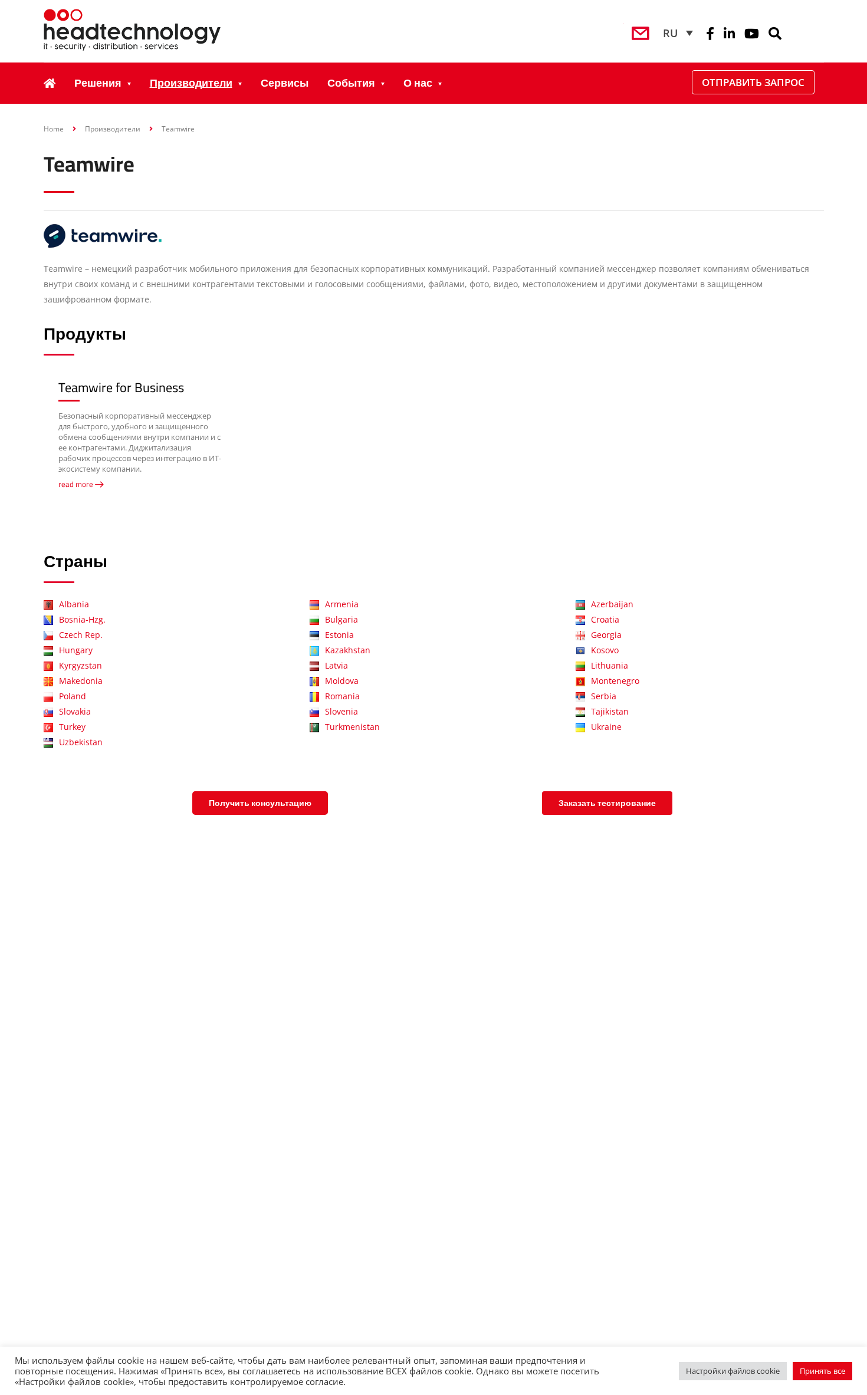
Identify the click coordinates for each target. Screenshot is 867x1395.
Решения (97, 83)
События (351, 83)
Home (54, 129)
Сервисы (284, 83)
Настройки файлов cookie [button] (733, 1371)
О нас (417, 83)
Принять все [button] (822, 1371)
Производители (191, 83)
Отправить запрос (753, 82)
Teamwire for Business (121, 387)
